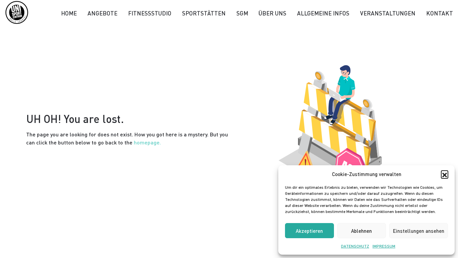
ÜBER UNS (272, 13)
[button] (444, 174)
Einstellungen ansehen (418, 231)
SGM (242, 13)
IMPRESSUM (384, 246)
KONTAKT (439, 13)
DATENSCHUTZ (355, 246)
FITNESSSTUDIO (149, 13)
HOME (69, 13)
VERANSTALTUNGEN (387, 13)
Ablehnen (361, 231)
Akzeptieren (309, 231)
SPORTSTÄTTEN (204, 13)
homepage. (147, 142)
